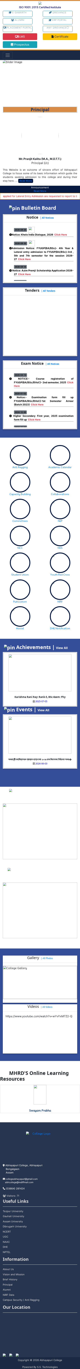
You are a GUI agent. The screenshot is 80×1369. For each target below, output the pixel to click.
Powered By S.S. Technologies (40, 1366)
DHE (5, 1246)
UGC (5, 1236)
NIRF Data (8, 1294)
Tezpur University (13, 1211)
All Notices (48, 217)
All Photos (48, 958)
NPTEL (6, 1252)
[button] (8, 83)
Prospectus (21, 44)
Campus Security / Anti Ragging (21, 1299)
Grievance (59, 12)
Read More (25, 180)
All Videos (47, 1007)
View (49, 798)
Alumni (19, 20)
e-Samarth (19, 12)
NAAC (6, 1241)
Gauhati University (13, 1216)
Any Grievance (57, 27)
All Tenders (49, 290)
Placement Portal (19, 27)
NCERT (7, 1231)
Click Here (60, 230)
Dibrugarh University (15, 1226)
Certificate (61, 36)
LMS (21, 36)
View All (62, 648)
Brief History (10, 1279)
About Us (8, 1269)
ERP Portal (59, 20)
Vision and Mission (14, 1274)
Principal (7, 1284)
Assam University (13, 1221)
